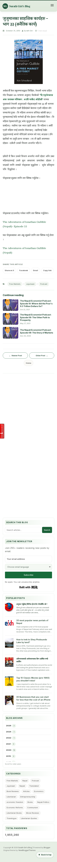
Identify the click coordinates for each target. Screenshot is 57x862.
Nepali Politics (43, 802)
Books (30, 802)
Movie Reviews (32, 813)
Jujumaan (30, 284)
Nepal (24, 781)
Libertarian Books (14, 813)
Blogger (47, 847)
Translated (34, 786)
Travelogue (11, 818)
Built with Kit (28, 587)
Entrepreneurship (27, 797)
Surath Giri (28, 31)
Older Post (40, 355)
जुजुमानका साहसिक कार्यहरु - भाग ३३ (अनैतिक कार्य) (25, 21)
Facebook (23, 270)
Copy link (47, 270)
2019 (8, 756)
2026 (8, 725)
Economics (38, 791)
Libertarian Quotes (29, 818)
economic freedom (15, 802)
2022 (8, 738)
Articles (26, 791)
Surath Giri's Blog (25, 847)
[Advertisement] (28, 404)
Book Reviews (13, 791)
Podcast (43, 284)
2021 (8, 744)
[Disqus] (28, 472)
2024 (8, 732)
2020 (8, 750)
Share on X (9, 270)
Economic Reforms (15, 807)
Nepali (22, 786)
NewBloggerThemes (27, 850)
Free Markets (14, 284)
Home (28, 363)
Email (35, 270)
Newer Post (17, 355)
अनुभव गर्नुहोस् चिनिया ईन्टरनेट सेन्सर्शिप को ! (31, 604)
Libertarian (11, 797)
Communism (32, 807)
